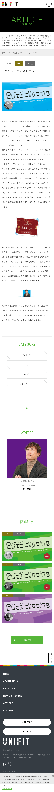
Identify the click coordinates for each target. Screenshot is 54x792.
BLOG (27, 364)
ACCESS (27, 732)
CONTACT (27, 722)
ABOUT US (9, 681)
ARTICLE (8, 703)
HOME (6, 674)
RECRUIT (8, 710)
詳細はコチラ (7, 788)
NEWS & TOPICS (12, 696)
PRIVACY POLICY (10, 771)
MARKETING (27, 384)
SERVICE (8, 688)
